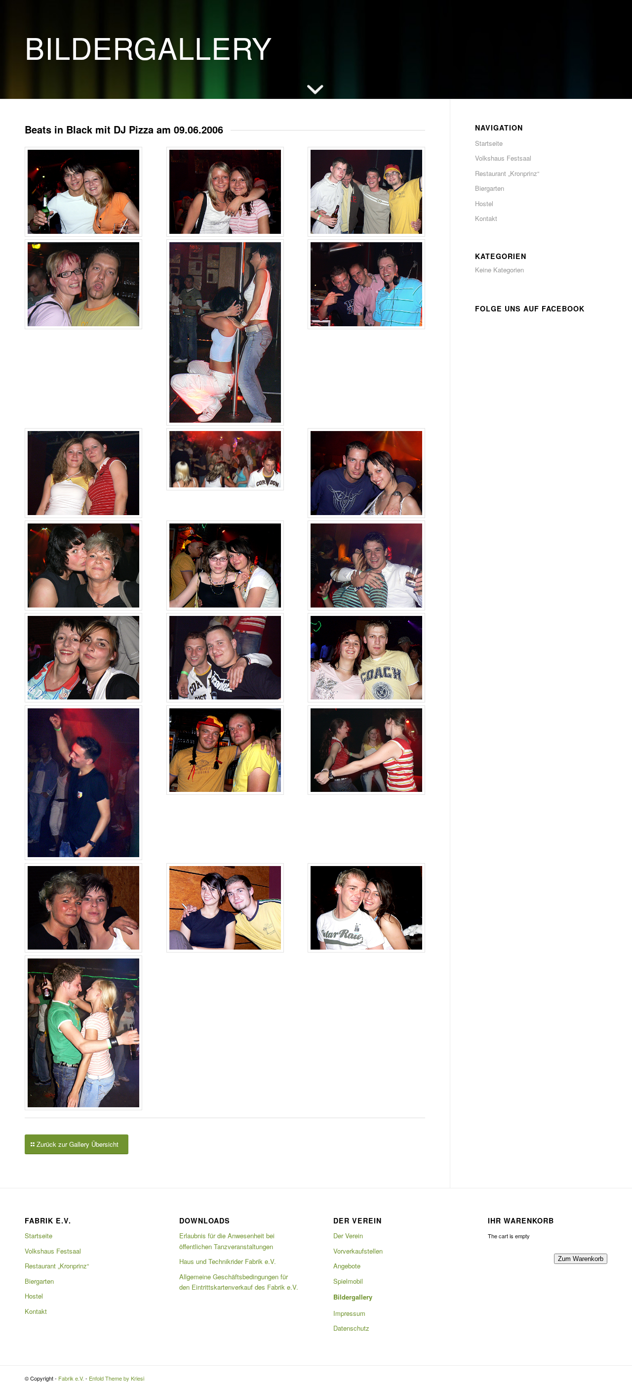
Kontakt (486, 218)
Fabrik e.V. (71, 1378)
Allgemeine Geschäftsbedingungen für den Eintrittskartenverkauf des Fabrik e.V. (238, 1282)
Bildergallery (352, 1297)
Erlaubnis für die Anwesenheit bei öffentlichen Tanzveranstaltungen (227, 1241)
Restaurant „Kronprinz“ (507, 173)
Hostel (484, 203)
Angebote (346, 1265)
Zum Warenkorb (580, 1258)
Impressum (349, 1313)
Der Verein (348, 1235)
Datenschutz (351, 1328)
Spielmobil (348, 1281)
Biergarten (489, 188)
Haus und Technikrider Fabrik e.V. (227, 1261)
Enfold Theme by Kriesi (116, 1378)
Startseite (489, 143)
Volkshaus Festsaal (503, 158)
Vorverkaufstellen (358, 1251)
